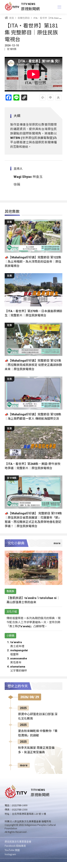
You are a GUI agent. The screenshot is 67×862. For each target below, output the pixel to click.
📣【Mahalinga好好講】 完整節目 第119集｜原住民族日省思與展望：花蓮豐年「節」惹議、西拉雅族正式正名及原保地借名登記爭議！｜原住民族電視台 (33, 520)
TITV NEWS (28, 4)
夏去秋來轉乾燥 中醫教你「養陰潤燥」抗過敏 (38, 733)
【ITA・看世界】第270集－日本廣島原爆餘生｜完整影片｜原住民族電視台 (33, 313)
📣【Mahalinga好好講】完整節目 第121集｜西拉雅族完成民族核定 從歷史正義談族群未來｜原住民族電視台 (33, 365)
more (24, 765)
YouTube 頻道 (12, 850)
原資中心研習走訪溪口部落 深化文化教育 (38, 716)
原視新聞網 (30, 8)
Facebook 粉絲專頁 (15, 845)
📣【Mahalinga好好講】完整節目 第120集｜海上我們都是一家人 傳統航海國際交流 (33, 416)
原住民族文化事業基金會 (18, 841)
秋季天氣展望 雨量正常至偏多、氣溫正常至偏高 (36, 750)
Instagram (10, 854)
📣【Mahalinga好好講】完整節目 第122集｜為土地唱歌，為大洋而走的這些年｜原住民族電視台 (33, 262)
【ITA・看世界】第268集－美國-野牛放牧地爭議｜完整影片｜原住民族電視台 (32, 466)
